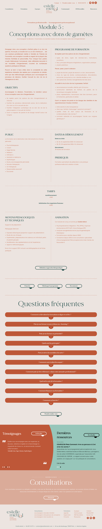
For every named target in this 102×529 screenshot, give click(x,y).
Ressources (93, 9)
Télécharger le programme (50, 286)
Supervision (67, 515)
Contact (56, 3)
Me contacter (74, 286)
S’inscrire (27, 286)
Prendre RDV (90, 513)
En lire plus (39, 433)
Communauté (65, 9)
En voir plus (91, 435)
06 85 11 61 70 (82, 3)
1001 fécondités (80, 9)
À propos (37, 9)
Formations (24, 9)
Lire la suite (61, 463)
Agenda (66, 513)
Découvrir (51, 498)
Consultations (9, 9)
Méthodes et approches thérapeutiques (51, 268)
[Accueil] (51, 13)
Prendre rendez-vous (68, 3)
